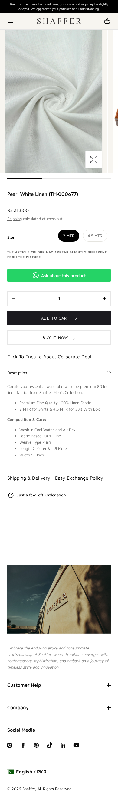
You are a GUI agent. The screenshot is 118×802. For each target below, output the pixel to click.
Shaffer (28, 788)
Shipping (14, 218)
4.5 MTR (95, 235)
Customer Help (24, 685)
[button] (11, 21)
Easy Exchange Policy (79, 478)
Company (18, 707)
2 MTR (68, 235)
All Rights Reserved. (55, 788)
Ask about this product (63, 275)
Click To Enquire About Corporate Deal (49, 356)
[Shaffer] (59, 21)
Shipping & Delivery (28, 478)
